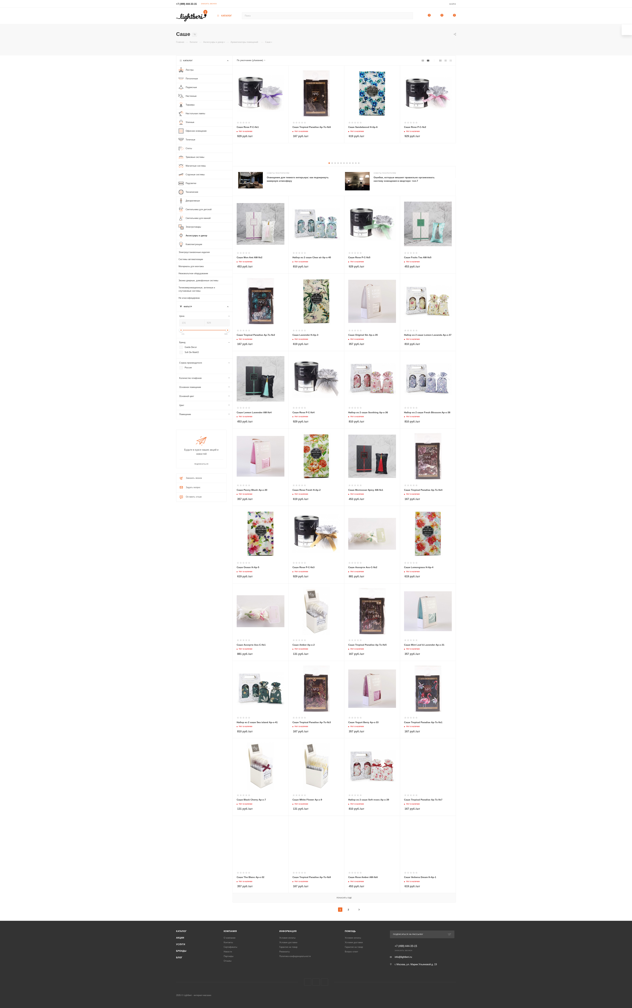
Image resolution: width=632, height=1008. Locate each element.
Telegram (316, 982)
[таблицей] (450, 60)
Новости (228, 951)
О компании (229, 938)
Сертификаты (230, 947)
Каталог (181, 931)
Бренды (181, 951)
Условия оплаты (287, 938)
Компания (230, 931)
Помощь (350, 931)
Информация (287, 931)
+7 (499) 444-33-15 (186, 3)
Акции (180, 938)
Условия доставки (288, 942)
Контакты (228, 942)
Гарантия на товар (288, 947)
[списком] (445, 60)
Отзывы (227, 961)
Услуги (180, 944)
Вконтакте (307, 982)
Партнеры (228, 956)
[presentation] (455, 181)
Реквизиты (284, 951)
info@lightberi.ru (403, 957)
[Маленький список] (423, 60)
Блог (179, 957)
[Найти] (409, 15)
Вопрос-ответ (351, 951)
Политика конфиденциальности (295, 956)
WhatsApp (324, 982)
